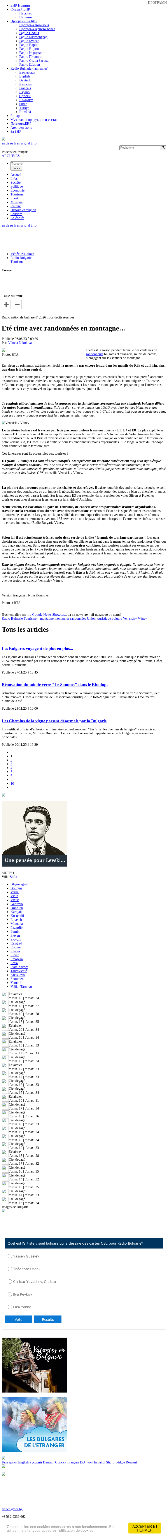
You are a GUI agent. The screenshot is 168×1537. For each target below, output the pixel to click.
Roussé (15, 947)
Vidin (14, 896)
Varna (14, 892)
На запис (26, 17)
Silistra (15, 951)
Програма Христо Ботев (37, 29)
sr (22, 143)
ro (35, 143)
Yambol (15, 983)
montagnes (61, 618)
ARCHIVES (11, 156)
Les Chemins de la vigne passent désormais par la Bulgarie (54, 721)
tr (32, 143)
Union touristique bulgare (104, 618)
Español (24, 92)
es (18, 143)
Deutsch (25, 80)
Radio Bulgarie (21, 258)
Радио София (29, 33)
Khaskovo (17, 975)
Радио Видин (29, 49)
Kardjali (16, 912)
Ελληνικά (26, 100)
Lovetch (16, 919)
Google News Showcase (49, 614)
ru (11, 143)
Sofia (14, 963)
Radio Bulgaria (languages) (29, 68)
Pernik (14, 931)
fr (15, 143)
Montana (16, 923)
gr (25, 143)
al (29, 143)
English (24, 76)
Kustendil (17, 916)
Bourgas (16, 888)
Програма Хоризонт (34, 25)
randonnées (78, 618)
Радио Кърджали (31, 53)
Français (25, 88)
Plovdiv (15, 939)
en (3, 143)
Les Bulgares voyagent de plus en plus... (37, 648)
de (7, 143)
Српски (25, 96)
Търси (16, 168)
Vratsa (14, 900)
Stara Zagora (19, 967)
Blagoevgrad (19, 884)
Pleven (15, 935)
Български (27, 72)
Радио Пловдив (30, 56)
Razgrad (16, 943)
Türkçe (24, 108)
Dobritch (16, 908)
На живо (25, 13)
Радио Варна (28, 45)
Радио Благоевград (33, 37)
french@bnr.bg (12, 1509)
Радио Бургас (29, 41)
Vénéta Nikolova (22, 254)
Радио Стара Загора (34, 60)
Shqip (23, 104)
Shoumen (17, 979)
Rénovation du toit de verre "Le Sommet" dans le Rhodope (55, 684)
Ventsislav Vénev (135, 618)
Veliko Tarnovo (21, 986)
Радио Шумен (29, 64)
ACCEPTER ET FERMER (145, 1528)
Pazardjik (16, 927)
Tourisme (16, 262)
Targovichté (18, 971)
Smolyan (16, 959)
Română (25, 112)
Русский (25, 84)
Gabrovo (16, 904)
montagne (47, 618)
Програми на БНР (23, 21)
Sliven (14, 955)
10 (12, 783)
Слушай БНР (20, 9)
